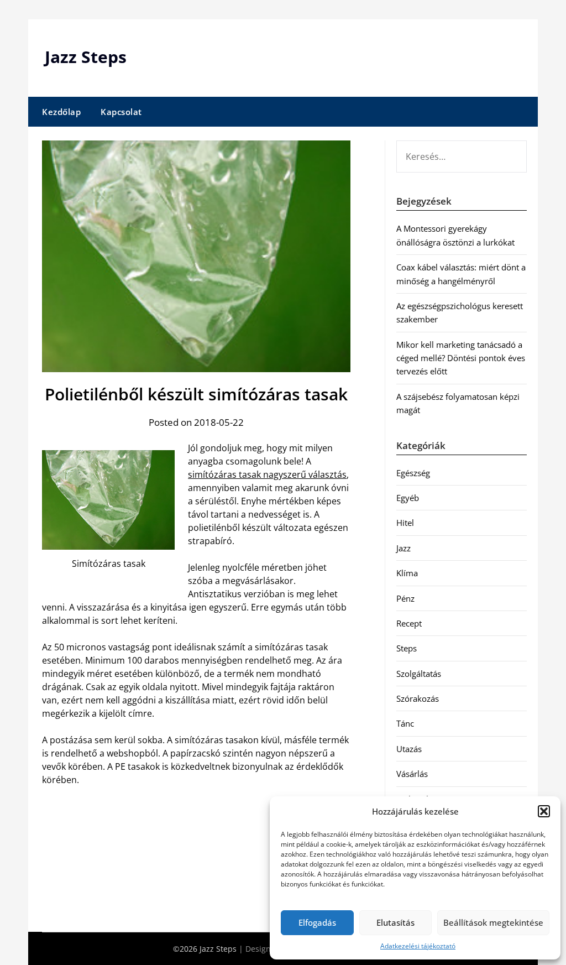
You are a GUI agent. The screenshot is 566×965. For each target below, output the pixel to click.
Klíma (407, 572)
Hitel (405, 522)
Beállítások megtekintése (493, 922)
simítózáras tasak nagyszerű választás (267, 474)
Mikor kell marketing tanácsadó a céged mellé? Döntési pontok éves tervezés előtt (460, 358)
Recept (409, 623)
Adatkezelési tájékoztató (417, 946)
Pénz (405, 598)
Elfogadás (317, 922)
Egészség (413, 472)
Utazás (409, 748)
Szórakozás (417, 698)
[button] (543, 811)
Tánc (405, 723)
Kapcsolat (121, 111)
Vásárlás (412, 773)
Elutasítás (395, 922)
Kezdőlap (61, 111)
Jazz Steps (86, 56)
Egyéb (407, 497)
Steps (406, 648)
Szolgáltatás (418, 673)
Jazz (403, 548)
